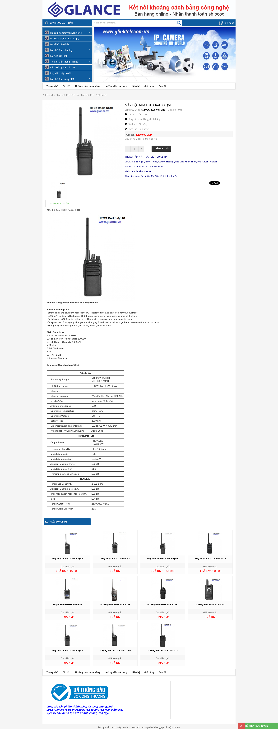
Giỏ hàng (229, 22)
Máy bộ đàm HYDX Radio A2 (115, 558)
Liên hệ (136, 86)
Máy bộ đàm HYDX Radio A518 (210, 558)
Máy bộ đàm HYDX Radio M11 (163, 650)
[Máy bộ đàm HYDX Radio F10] (210, 589)
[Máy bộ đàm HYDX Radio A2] (115, 543)
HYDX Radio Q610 (70, 210)
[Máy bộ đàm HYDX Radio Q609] (163, 543)
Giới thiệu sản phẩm (58, 203)
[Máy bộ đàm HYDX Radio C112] (163, 589)
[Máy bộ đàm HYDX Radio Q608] (68, 543)
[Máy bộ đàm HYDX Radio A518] (210, 543)
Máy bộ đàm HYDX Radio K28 (115, 604)
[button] (95, 57)
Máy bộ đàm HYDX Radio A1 (67, 604)
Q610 (76, 365)
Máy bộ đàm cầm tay (68, 95)
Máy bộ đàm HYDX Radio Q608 (67, 558)
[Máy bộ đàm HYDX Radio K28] (115, 589)
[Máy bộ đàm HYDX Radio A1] (68, 589)
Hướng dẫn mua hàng (87, 86)
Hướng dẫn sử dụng (116, 86)
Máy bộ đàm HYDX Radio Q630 (115, 650)
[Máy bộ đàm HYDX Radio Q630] (115, 635)
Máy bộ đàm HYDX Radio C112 (162, 604)
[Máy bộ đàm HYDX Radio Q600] (68, 635)
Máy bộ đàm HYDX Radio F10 (210, 604)
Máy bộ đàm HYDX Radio (94, 95)
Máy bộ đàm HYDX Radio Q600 (67, 650)
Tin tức (66, 86)
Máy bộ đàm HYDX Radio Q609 (162, 558)
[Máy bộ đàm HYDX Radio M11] (163, 635)
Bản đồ (163, 86)
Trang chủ (52, 86)
